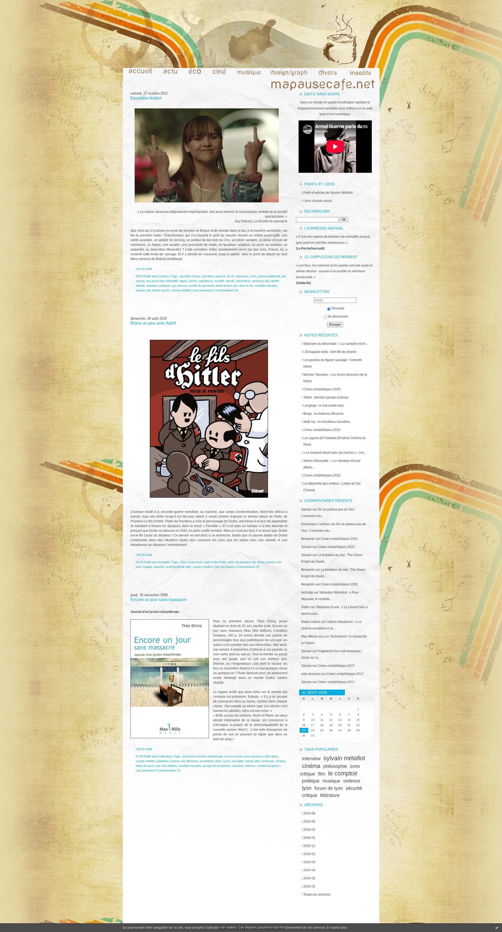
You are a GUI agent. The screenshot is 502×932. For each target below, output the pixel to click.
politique (311, 781)
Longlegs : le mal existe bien (323, 405)
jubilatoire (163, 761)
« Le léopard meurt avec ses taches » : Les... (334, 452)
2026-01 (309, 838)
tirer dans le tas (243, 285)
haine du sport (145, 765)
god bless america (213, 276)
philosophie (335, 766)
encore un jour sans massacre (243, 756)
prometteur (207, 761)
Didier (305, 607)
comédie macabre (266, 285)
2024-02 (309, 878)
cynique (147, 566)
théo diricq (271, 756)
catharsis (164, 285)
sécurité (354, 788)
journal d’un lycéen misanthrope (203, 756)
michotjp (307, 592)
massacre (242, 276)
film (321, 773)
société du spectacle (201, 285)
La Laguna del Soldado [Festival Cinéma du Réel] (334, 441)
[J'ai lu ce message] (497, 927)
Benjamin (308, 539)
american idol (260, 280)
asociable (238, 761)
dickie (261, 562)
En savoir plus (337, 927)
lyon (306, 788)
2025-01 (309, 854)
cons (253, 276)
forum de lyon (328, 788)
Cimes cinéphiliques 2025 (321, 389)
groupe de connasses (217, 765)
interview (311, 758)
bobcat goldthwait (269, 276)
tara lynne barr (155, 280)
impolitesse (206, 280)
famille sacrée (161, 290)
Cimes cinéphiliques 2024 (321, 430)
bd (254, 562)
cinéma (311, 766)
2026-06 (309, 821)
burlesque (268, 761)
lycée (226, 761)
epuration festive (190, 276)
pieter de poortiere (239, 562)
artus (218, 761)
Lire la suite (144, 269)
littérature (330, 795)
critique (309, 795)
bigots (183, 280)
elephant (151, 285)
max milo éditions (166, 765)
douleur (280, 761)
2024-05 (309, 862)
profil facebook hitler (178, 566)
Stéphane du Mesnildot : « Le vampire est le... (335, 344)
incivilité (219, 280)
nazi (138, 566)
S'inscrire (337, 308)
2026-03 (309, 829)
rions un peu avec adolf (195, 562)
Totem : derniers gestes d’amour (326, 397)
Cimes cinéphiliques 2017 (336, 666)
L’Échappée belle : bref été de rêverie (329, 352)
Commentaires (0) (248, 566)
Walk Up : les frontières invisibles (326, 422)
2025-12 (309, 846)
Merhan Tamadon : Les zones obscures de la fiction (335, 378)
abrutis (230, 280)
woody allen (252, 761)
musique (331, 781)
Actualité (164, 562)
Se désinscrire (338, 316)
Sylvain (306, 509)
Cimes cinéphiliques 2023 (321, 475)
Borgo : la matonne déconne (323, 413)
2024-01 (309, 886)
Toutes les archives (316, 894)
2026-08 (309, 813)
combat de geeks (268, 765)
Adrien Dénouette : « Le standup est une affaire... (332, 464)
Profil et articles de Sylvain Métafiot (328, 193)
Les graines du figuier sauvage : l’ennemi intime (332, 363)
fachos (193, 280)
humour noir (143, 290)
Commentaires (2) (226, 290)
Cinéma (164, 276)
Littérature (165, 756)
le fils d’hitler (219, 562)
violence (351, 781)
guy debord (179, 285)
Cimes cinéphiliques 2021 (339, 539)
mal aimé (237, 765)
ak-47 (230, 276)
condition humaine (190, 765)
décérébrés (243, 280)
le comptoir (343, 773)
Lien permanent (203, 290)
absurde (159, 566)
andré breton (224, 285)
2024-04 (309, 870)
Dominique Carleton (315, 524)
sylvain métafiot (344, 758)
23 (304, 730)
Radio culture (310, 622)
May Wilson (309, 636)
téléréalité (172, 280)
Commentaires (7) (169, 770)
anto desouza (311, 674)
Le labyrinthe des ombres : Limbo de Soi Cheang (332, 487)
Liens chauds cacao (317, 201)
